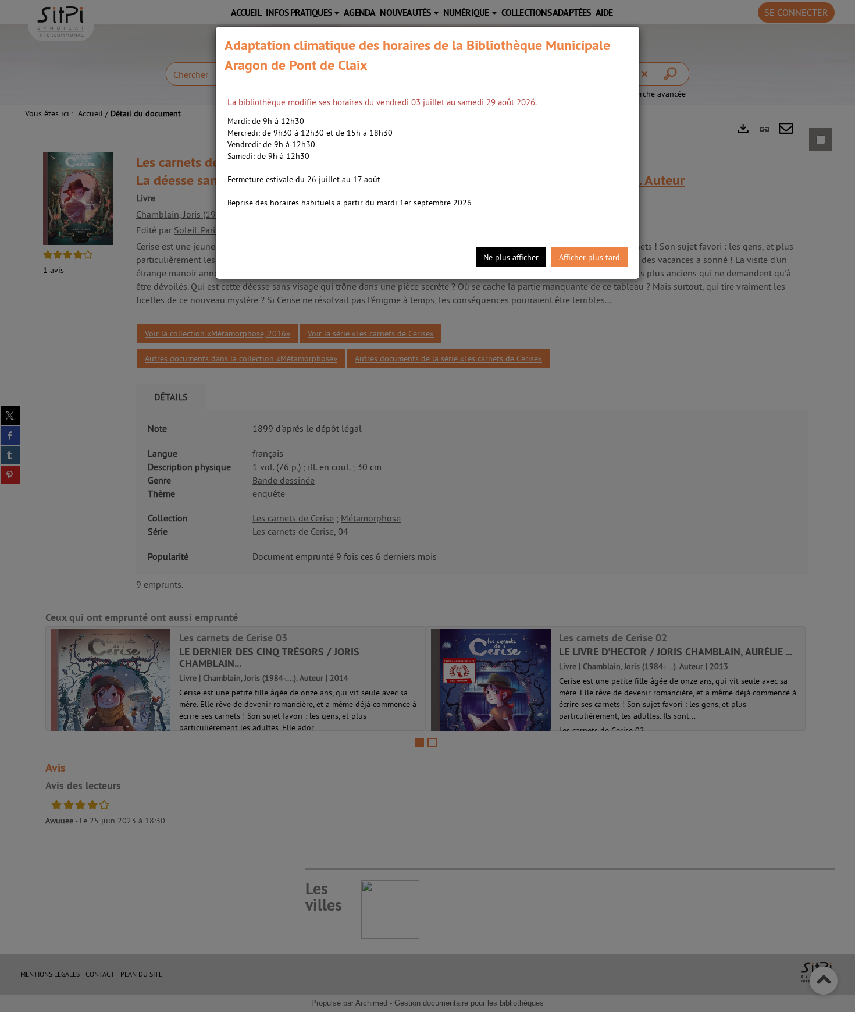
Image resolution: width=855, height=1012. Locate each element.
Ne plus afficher (511, 257)
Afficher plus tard (589, 257)
